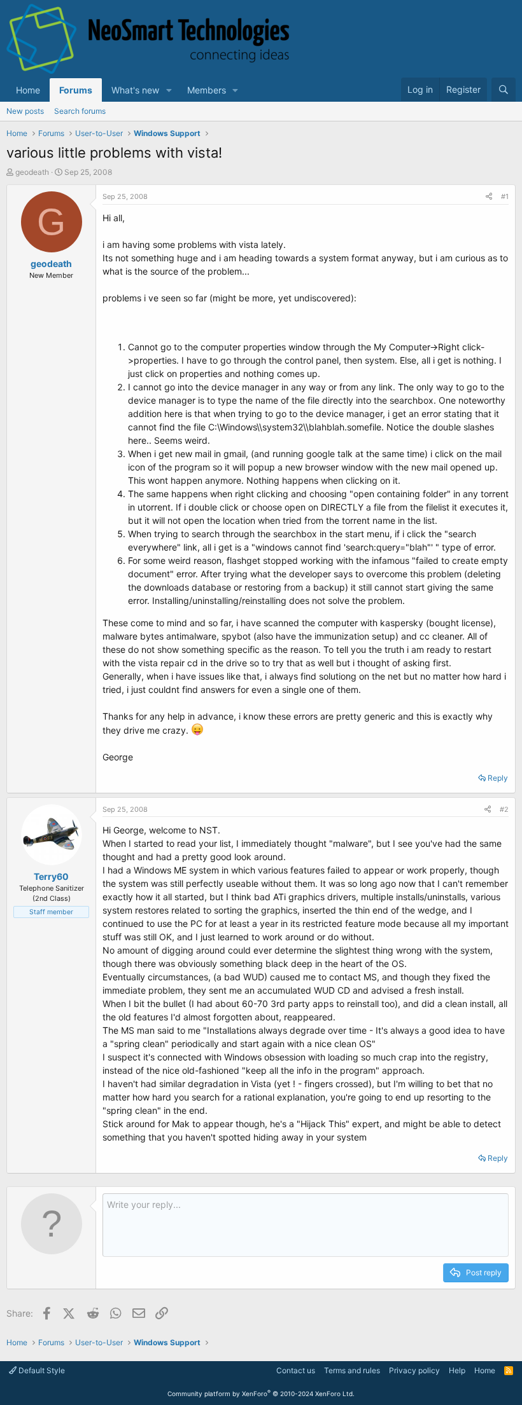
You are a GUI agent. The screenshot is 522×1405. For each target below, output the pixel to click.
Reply (498, 778)
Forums (75, 90)
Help (457, 1370)
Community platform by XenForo (261, 1393)
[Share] (489, 196)
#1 (505, 196)
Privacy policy (414, 1370)
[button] (169, 90)
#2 (504, 809)
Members (206, 90)
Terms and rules (352, 1370)
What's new (135, 90)
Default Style (41, 1370)
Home (28, 90)
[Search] (503, 90)
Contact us (295, 1370)
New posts (25, 111)
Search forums (80, 111)
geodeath (32, 172)
